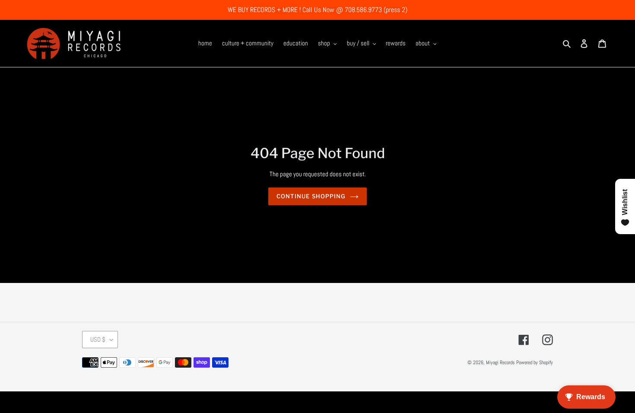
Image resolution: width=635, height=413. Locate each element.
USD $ (97, 339)
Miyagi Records (500, 362)
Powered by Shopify (534, 362)
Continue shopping (311, 196)
